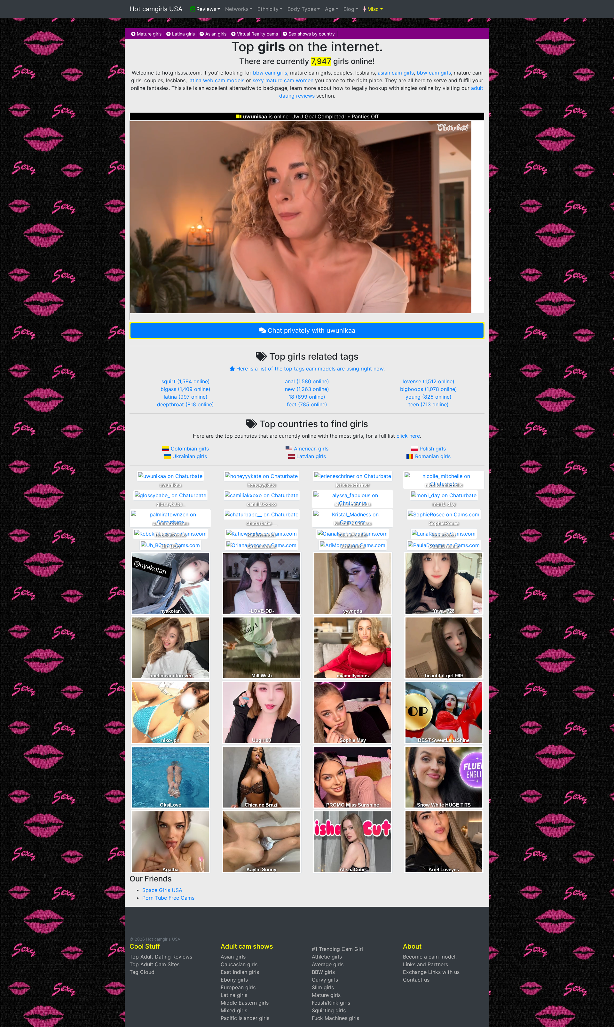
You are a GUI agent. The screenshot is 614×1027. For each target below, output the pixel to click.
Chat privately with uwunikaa (311, 330)
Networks (236, 9)
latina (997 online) (186, 397)
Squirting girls (329, 1010)
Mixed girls (234, 1010)
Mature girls (148, 33)
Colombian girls (190, 448)
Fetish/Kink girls (331, 1002)
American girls (311, 448)
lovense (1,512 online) (428, 381)
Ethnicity (268, 9)
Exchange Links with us (431, 972)
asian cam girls (396, 72)
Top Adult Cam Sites (154, 964)
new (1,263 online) (307, 389)
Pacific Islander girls (245, 1018)
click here (408, 436)
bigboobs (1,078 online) (428, 389)
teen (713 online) (428, 404)
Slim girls (323, 987)
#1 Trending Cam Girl (337, 949)
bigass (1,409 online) (185, 389)
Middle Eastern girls (245, 1002)
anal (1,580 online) (307, 381)
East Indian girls (240, 972)
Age (330, 9)
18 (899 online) (307, 397)
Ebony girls (234, 979)
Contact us (416, 979)
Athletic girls (327, 956)
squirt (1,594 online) (185, 381)
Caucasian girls (239, 964)
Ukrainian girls (189, 456)
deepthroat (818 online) (185, 404)
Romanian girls (433, 456)
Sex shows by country (311, 33)
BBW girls (323, 972)
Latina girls (183, 33)
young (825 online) (428, 397)
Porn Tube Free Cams (168, 898)
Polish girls (433, 448)
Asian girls (215, 33)
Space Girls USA (162, 890)
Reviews (205, 9)
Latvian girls (311, 456)
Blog (348, 9)
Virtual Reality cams (257, 33)
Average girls (327, 964)
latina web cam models (216, 80)
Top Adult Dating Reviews (161, 956)
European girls (238, 987)
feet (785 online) (307, 404)
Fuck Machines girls (335, 1018)
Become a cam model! (430, 956)
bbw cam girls (270, 72)
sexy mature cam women (283, 80)
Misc (372, 9)
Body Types (301, 9)
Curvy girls (325, 979)
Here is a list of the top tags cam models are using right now (309, 368)
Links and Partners (425, 964)
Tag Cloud (142, 972)
